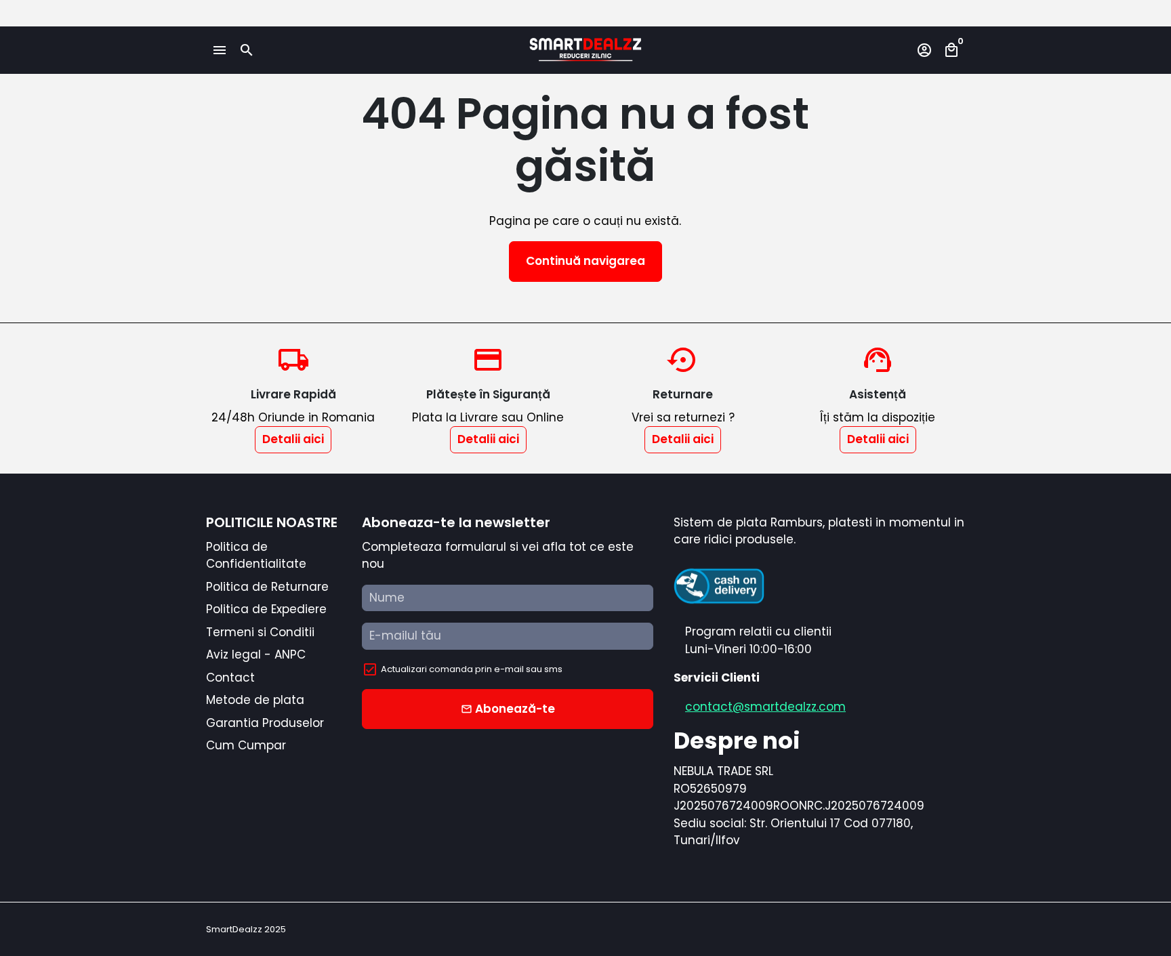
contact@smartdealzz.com (765, 707)
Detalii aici (293, 439)
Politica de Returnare (267, 587)
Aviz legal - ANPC (256, 654)
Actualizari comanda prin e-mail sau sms (471, 669)
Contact (230, 677)
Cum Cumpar (246, 745)
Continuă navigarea (585, 261)
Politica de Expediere (266, 609)
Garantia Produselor (265, 723)
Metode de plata (255, 700)
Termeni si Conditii (260, 632)
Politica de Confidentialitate (256, 556)
